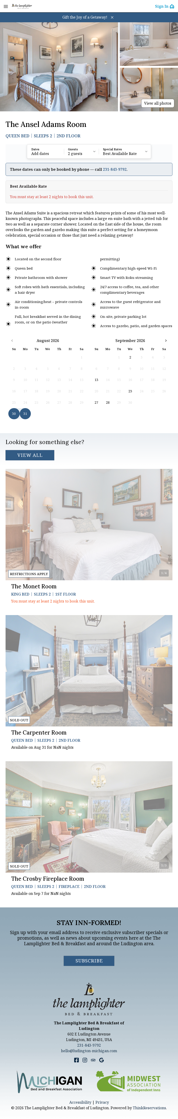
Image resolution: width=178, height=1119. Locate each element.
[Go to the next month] (166, 340)
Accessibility (80, 1102)
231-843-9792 (115, 169)
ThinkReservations (149, 1107)
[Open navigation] (6, 6)
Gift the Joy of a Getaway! (84, 17)
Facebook (76, 1060)
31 (25, 413)
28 (108, 402)
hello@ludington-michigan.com (89, 1050)
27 (96, 402)
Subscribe (89, 961)
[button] (112, 17)
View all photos (157, 103)
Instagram (85, 1060)
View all (30, 455)
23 (130, 391)
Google (101, 1060)
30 (14, 413)
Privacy (102, 1102)
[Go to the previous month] (12, 340)
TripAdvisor (93, 1060)
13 (96, 379)
